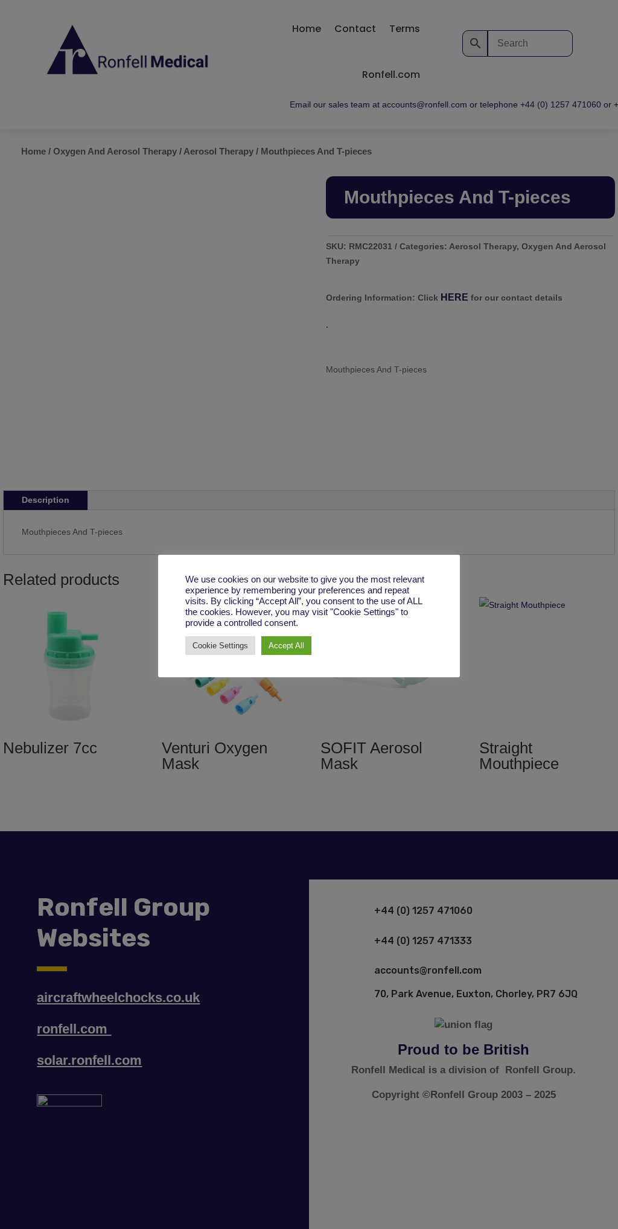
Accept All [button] (286, 645)
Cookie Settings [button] (220, 645)
